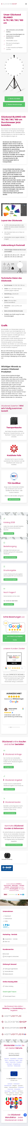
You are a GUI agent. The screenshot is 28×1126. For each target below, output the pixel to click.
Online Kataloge (9, 533)
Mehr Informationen (14, 499)
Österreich (16, 1084)
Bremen (7, 1058)
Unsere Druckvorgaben (10, 579)
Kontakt (7, 954)
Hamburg (11, 1060)
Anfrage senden (9, 604)
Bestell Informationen (10, 557)
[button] (26, 4)
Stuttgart (9, 1064)
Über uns (7, 941)
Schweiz (10, 1084)
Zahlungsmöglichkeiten (11, 969)
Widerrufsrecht (9, 974)
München (10, 1066)
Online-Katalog (9, 986)
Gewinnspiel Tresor (10, 996)
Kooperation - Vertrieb (11, 939)
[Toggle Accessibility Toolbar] (25, 1115)
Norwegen (8, 1091)
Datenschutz (8, 918)
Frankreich (21, 1087)
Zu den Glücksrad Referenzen (14, 845)
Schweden (17, 1089)
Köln (21, 1060)
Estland (14, 1091)
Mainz (7, 1062)
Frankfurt (19, 1062)
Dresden (20, 1058)
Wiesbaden (17, 1066)
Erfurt (6, 1060)
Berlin (17, 1060)
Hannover (12, 1062)
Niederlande (7, 1085)
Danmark (10, 1089)
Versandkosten (9, 971)
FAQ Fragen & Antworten (12, 956)
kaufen (18, 1045)
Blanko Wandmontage (15, 104)
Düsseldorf (13, 1058)
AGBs (6, 921)
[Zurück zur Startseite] (9, 4)
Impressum (8, 916)
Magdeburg (16, 1064)
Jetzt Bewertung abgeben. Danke (15, 638)
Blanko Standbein (15, 98)
